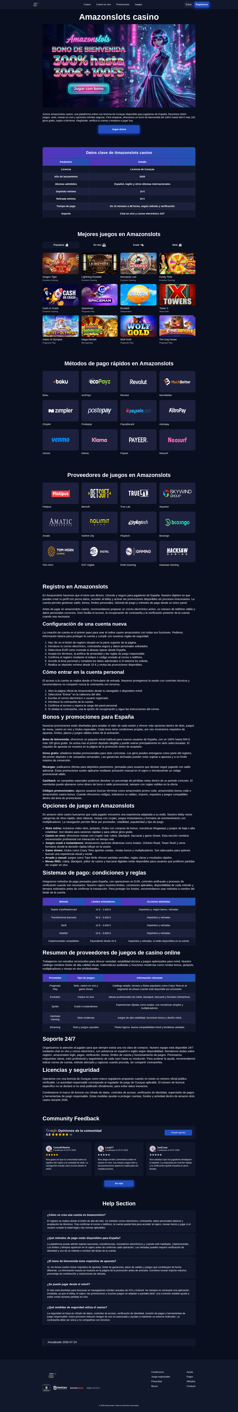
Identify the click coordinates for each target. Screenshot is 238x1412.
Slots (175, 245)
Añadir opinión (178, 1132)
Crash (136, 245)
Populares (58, 245)
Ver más (119, 1183)
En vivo (97, 245)
